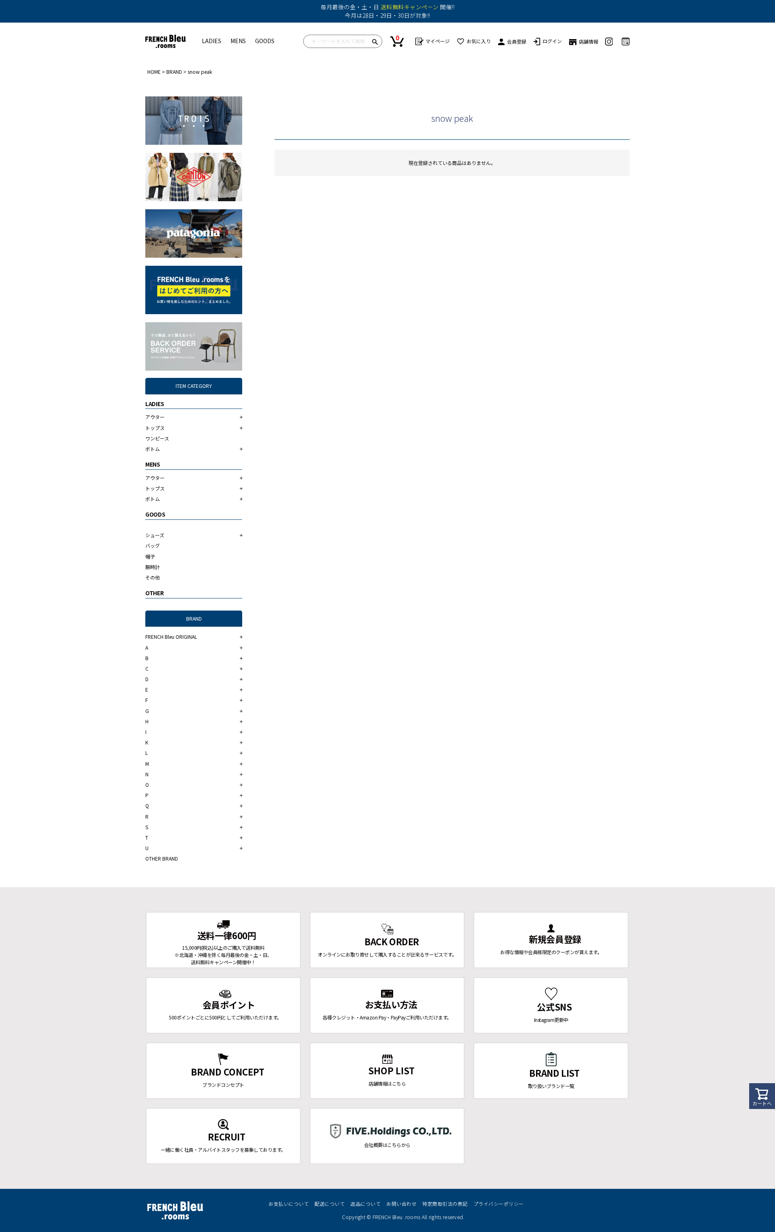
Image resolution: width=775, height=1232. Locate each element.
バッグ (152, 545)
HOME (154, 71)
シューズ (154, 535)
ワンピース (157, 438)
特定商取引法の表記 (445, 1203)
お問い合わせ (401, 1203)
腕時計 (152, 566)
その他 (152, 577)
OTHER (154, 593)
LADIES (211, 41)
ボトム (152, 448)
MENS (238, 41)
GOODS (264, 41)
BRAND (174, 71)
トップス (155, 427)
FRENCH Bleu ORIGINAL (171, 636)
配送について (329, 1203)
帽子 (150, 556)
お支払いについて (288, 1203)
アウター (155, 416)
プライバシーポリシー (498, 1203)
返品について (365, 1203)
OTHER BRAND (161, 858)
